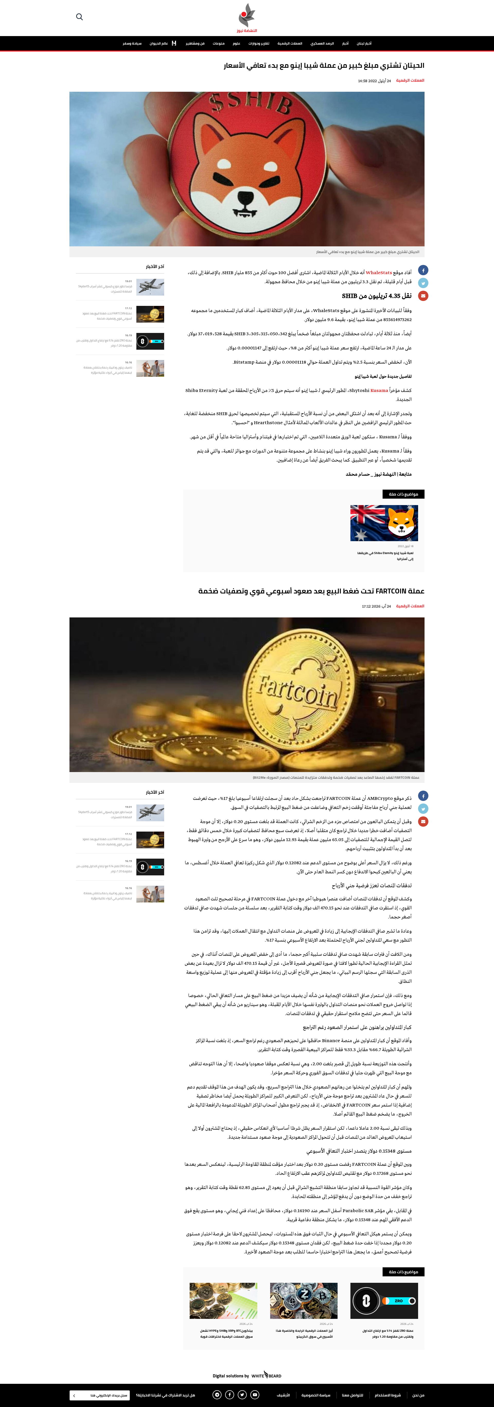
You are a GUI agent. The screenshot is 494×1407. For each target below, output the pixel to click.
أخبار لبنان (364, 43)
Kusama (379, 390)
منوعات (219, 43)
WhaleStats (379, 273)
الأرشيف (283, 1395)
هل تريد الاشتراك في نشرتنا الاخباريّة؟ (165, 1395)
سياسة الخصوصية (316, 1395)
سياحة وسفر (132, 43)
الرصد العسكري (322, 43)
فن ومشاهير (195, 43)
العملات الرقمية (290, 43)
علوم (236, 43)
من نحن (418, 1395)
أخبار (345, 43)
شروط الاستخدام (388, 1395)
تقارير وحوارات (259, 43)
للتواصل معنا (352, 1395)
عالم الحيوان (159, 43)
